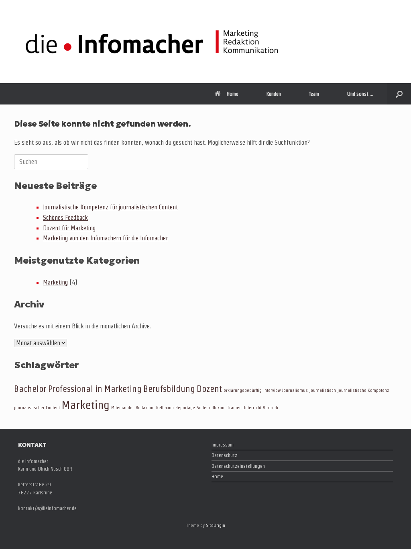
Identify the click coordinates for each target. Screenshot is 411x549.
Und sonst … (360, 94)
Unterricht (251, 407)
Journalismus (295, 390)
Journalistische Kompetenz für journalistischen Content (110, 207)
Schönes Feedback (65, 217)
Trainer (234, 407)
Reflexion (165, 407)
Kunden (274, 94)
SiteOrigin (215, 525)
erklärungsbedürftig (243, 390)
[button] (399, 93)
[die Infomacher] (151, 41)
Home (232, 94)
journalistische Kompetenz (363, 390)
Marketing (55, 282)
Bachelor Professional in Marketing (78, 388)
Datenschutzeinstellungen (238, 466)
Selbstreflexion (211, 407)
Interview (272, 390)
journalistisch (322, 390)
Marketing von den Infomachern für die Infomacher (105, 238)
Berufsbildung (169, 388)
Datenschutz (224, 455)
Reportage (185, 407)
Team (314, 94)
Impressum (223, 445)
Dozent (209, 388)
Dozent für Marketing (69, 228)
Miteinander (122, 407)
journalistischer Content (37, 407)
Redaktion (145, 407)
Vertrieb (270, 407)
